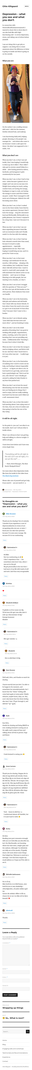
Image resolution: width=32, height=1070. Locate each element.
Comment (6, 943)
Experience (6, 1057)
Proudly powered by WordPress (20, 1066)
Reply (4, 540)
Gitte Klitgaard (10, 6)
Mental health (23, 491)
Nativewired (8, 489)
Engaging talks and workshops (13, 1049)
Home (4, 1040)
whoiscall (9, 910)
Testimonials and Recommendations (15, 1053)
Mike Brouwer (11, 514)
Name (4, 969)
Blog (4, 1044)
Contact (5, 1061)
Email (5, 977)
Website (5, 985)
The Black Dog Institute (10, 476)
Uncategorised (6, 491)
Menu (27, 6)
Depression (15, 491)
